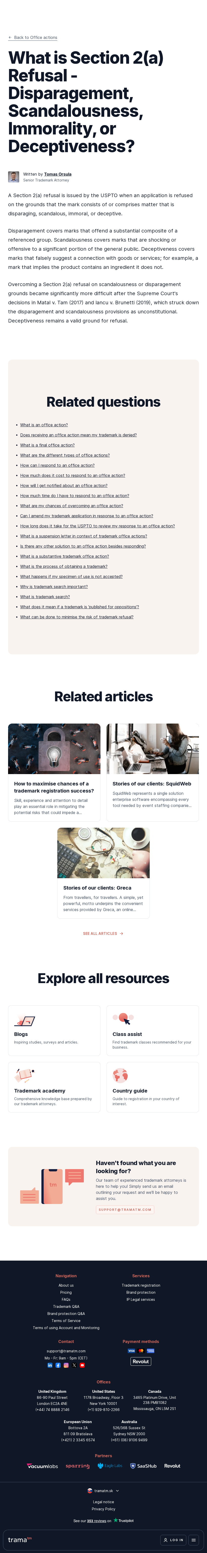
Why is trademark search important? (54, 586)
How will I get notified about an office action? (64, 485)
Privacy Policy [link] (103, 1509)
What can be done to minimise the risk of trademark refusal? (77, 616)
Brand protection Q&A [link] (66, 1313)
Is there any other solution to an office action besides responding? (83, 546)
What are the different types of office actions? (65, 455)
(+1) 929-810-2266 (104, 1409)
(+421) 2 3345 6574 (78, 1440)
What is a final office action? (47, 445)
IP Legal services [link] (141, 1299)
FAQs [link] (66, 1299)
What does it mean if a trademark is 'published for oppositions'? (79, 606)
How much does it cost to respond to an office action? (72, 475)
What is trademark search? (45, 596)
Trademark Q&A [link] (66, 1306)
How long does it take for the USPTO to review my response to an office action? (97, 525)
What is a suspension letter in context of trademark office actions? (83, 536)
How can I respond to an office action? (57, 465)
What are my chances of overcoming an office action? (71, 505)
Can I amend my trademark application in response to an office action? (86, 515)
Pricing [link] (66, 1292)
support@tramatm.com (66, 1351)
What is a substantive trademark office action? (64, 556)
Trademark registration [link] (141, 1285)
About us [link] (66, 1285)
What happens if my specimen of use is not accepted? (71, 576)
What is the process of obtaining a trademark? (64, 566)
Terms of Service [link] (66, 1320)
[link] (54, 773)
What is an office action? (44, 424)
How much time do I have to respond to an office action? (74, 495)
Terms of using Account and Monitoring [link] (66, 1328)
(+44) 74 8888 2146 (52, 1409)
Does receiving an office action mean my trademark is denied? (78, 434)
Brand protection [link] (141, 1292)
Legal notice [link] (103, 1502)
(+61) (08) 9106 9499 (129, 1440)
